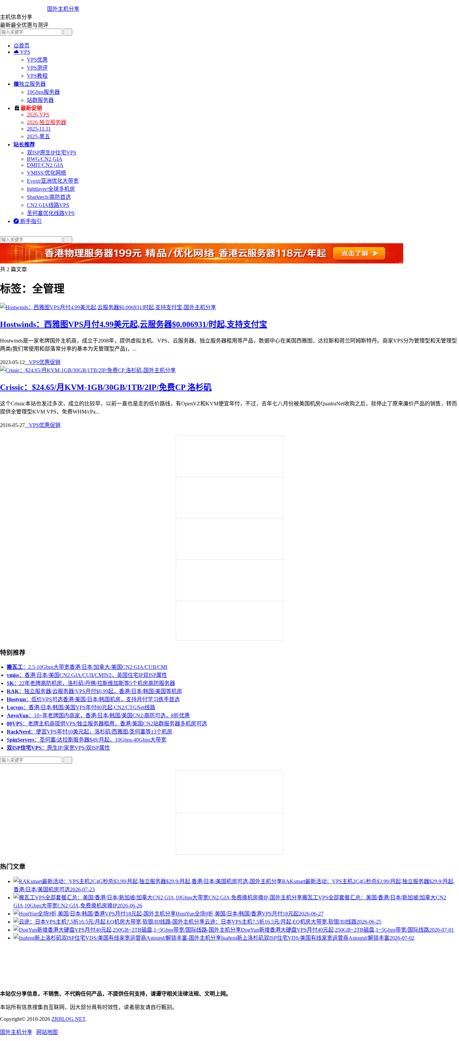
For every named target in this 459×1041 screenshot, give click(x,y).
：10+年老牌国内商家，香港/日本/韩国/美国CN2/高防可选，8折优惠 (98, 715)
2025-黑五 (38, 136)
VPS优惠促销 (42, 362)
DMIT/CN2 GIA (45, 165)
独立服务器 (29, 84)
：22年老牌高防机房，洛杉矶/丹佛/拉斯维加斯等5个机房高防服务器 (91, 683)
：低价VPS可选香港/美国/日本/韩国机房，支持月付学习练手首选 (93, 699)
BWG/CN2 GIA (44, 159)
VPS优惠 (37, 60)
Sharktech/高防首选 (49, 197)
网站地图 (47, 1032)
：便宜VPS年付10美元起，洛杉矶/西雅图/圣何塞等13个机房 (89, 731)
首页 (21, 45)
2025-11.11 (39, 129)
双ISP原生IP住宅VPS (51, 152)
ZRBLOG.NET (68, 1019)
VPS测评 (37, 68)
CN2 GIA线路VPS (48, 205)
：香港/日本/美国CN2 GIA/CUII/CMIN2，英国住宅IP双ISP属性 (87, 675)
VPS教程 (37, 76)
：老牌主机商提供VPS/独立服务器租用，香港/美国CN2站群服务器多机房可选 (107, 723)
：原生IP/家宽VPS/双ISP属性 (58, 748)
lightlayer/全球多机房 (51, 189)
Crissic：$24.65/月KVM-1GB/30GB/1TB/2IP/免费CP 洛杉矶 (106, 387)
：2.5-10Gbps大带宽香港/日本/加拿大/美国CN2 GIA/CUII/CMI (87, 667)
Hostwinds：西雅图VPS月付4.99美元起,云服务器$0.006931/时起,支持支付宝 (133, 324)
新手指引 (27, 221)
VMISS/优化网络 (46, 173)
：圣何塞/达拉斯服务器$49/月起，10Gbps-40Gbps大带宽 (86, 740)
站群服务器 (40, 100)
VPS (21, 52)
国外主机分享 (63, 9)
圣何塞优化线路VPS (51, 213)
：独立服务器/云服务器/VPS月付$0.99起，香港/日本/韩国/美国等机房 (94, 691)
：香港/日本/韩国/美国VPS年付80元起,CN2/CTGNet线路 (81, 707)
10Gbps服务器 (43, 92)
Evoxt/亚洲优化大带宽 (53, 181)
